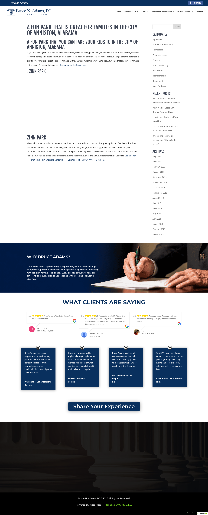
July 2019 (157, 203)
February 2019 (159, 229)
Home (118, 11)
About (145, 11)
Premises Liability (160, 55)
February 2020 (159, 166)
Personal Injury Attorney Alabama (197, 513)
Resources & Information (161, 11)
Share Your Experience (104, 406)
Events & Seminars (185, 11)
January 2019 (158, 234)
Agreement (158, 39)
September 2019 (160, 192)
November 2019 (160, 182)
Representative (159, 75)
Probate (156, 60)
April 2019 (157, 218)
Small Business (159, 86)
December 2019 (159, 177)
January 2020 (158, 172)
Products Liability (160, 65)
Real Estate (158, 70)
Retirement (158, 81)
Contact (199, 11)
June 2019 (157, 208)
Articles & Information (163, 44)
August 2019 (158, 198)
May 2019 (157, 213)
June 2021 (157, 161)
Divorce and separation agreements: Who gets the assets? (164, 139)
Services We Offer (131, 11)
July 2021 (157, 156)
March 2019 (158, 224)
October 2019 (159, 187)
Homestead (158, 49)
